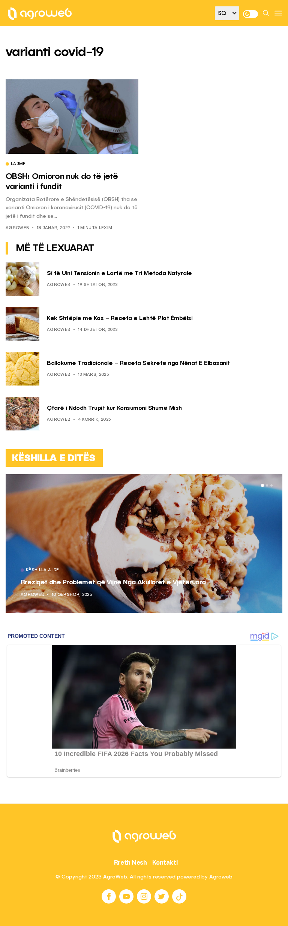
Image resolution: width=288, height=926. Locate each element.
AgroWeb (17, 228)
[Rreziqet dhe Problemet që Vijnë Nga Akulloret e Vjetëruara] (144, 543)
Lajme (18, 164)
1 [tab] (262, 485)
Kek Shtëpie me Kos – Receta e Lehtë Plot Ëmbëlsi (119, 319)
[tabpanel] (144, 543)
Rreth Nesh (130, 862)
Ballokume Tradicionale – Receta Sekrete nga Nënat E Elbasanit (138, 363)
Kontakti (165, 862)
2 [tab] (267, 485)
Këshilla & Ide (42, 570)
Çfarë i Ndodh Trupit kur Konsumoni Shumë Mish (114, 408)
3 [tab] (271, 485)
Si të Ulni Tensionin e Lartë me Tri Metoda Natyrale (119, 274)
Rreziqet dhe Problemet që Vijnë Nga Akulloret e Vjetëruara (113, 582)
